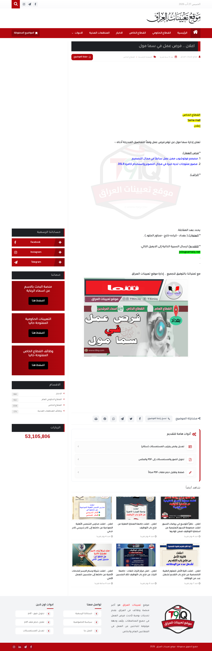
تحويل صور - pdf (36, 613)
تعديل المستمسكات (33, 631)
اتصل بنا (88, 631)
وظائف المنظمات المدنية (50, 411)
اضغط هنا (38, 300)
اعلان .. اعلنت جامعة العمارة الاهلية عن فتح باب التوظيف (137, 526)
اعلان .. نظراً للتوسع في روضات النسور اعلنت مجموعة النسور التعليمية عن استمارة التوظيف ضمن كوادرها (181, 528)
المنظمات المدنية (99, 33)
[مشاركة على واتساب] (113, 419)
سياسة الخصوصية (83, 622)
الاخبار (119, 33)
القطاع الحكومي (161, 33)
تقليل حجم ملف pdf (34, 622)
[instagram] (14, 646)
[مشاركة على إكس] (131, 419)
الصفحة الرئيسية (145, 57)
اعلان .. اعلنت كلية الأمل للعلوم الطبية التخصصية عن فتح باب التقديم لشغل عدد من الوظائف (181, 575)
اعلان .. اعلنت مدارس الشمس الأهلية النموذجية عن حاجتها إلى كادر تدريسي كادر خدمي (92, 528)
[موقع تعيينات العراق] (173, 17)
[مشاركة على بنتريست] (104, 419)
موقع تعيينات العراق (166, 647)
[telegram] (25, 646)
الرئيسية (182, 33)
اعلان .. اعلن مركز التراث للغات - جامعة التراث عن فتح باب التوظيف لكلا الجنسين (136, 573)
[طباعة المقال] (96, 419)
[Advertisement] (135, 86)
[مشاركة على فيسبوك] (139, 419)
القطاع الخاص (137, 33)
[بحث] (16, 4)
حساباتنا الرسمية (84, 613)
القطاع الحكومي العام (52, 399)
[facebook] (30, 646)
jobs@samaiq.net (189, 252)
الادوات (79, 33)
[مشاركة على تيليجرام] (122, 419)
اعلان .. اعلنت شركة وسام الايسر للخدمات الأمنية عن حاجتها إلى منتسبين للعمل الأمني (92, 575)
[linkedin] (19, 646)
